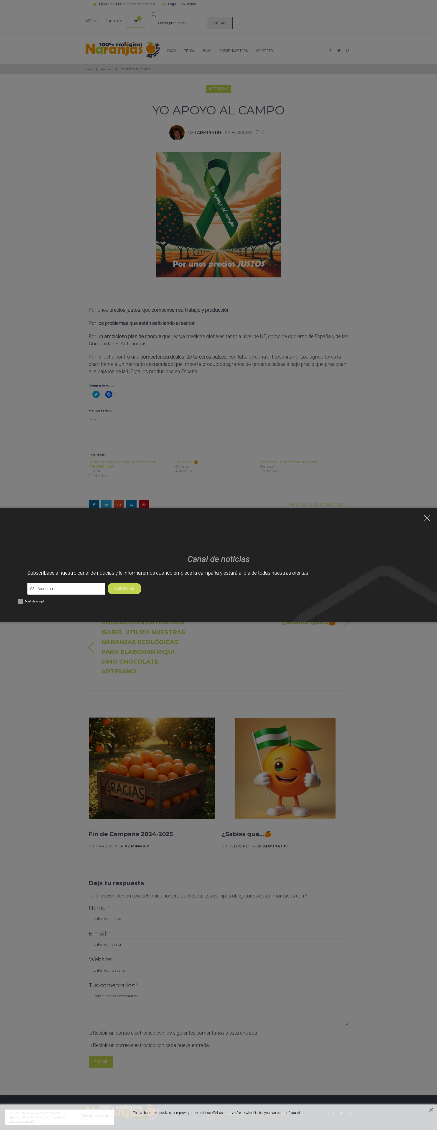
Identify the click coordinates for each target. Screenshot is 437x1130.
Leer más (139, 1118)
